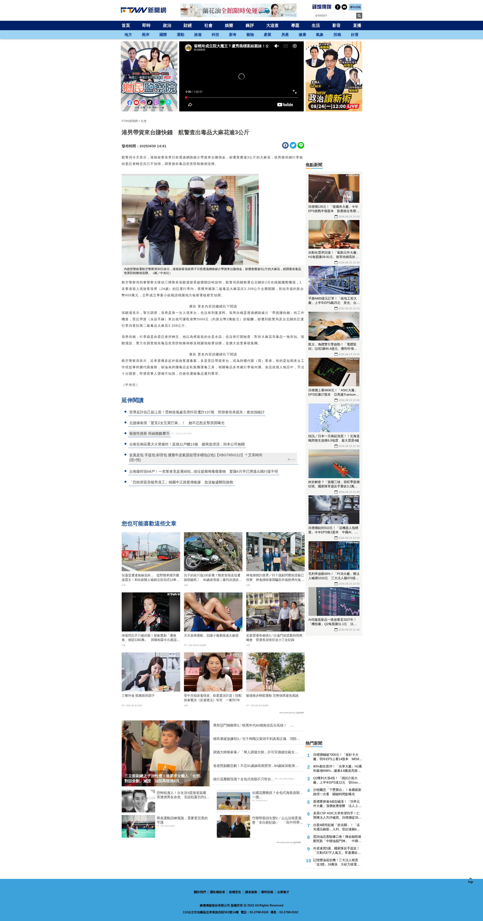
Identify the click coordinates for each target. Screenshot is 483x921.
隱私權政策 (217, 892)
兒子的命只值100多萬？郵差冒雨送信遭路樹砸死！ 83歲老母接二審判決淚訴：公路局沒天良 (213, 578)
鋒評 (250, 25)
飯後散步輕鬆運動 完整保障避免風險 (272, 695)
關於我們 (200, 892)
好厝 (354, 34)
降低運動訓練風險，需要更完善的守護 (182, 820)
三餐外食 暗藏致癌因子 (138, 695)
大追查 (272, 25)
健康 (302, 34)
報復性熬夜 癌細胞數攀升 (149, 433)
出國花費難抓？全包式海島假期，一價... (277, 795)
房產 (285, 34)
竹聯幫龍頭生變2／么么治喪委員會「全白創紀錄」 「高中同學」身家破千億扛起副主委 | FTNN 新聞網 (277, 820)
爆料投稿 (267, 892)
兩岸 (145, 34)
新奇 (233, 34)
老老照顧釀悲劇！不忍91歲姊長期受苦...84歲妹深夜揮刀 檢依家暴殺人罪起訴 (256, 766)
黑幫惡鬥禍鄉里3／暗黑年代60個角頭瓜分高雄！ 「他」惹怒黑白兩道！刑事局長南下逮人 (251, 725)
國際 (163, 34)
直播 (357, 25)
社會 (208, 25)
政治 (167, 25)
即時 (146, 25)
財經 (188, 25)
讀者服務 (251, 892)
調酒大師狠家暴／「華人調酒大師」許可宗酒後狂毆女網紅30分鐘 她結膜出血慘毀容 (255, 752)
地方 (128, 34)
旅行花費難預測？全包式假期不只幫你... (243, 779)
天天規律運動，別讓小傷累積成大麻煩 (211, 635)
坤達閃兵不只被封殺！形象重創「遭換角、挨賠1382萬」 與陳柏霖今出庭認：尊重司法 (151, 638)
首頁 (126, 25)
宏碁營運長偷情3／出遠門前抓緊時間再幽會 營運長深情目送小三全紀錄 (274, 638)
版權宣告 (235, 892)
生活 (316, 25)
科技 (215, 34)
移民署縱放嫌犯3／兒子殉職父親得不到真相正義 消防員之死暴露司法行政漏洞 (256, 739)
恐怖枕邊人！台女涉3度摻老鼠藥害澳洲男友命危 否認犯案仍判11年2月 (182, 795)
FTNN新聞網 (130, 121)
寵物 (250, 34)
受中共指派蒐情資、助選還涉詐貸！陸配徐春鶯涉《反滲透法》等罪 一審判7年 (213, 698)
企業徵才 (283, 892)
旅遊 (198, 34)
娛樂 (229, 25)
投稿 (337, 34)
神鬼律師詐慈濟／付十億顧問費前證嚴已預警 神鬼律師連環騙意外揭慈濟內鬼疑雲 (275, 578)
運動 (180, 34)
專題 (295, 25)
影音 (336, 25)
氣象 (320, 34)
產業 (267, 34)
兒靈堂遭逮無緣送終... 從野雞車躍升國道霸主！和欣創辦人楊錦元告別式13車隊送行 (151, 578)
